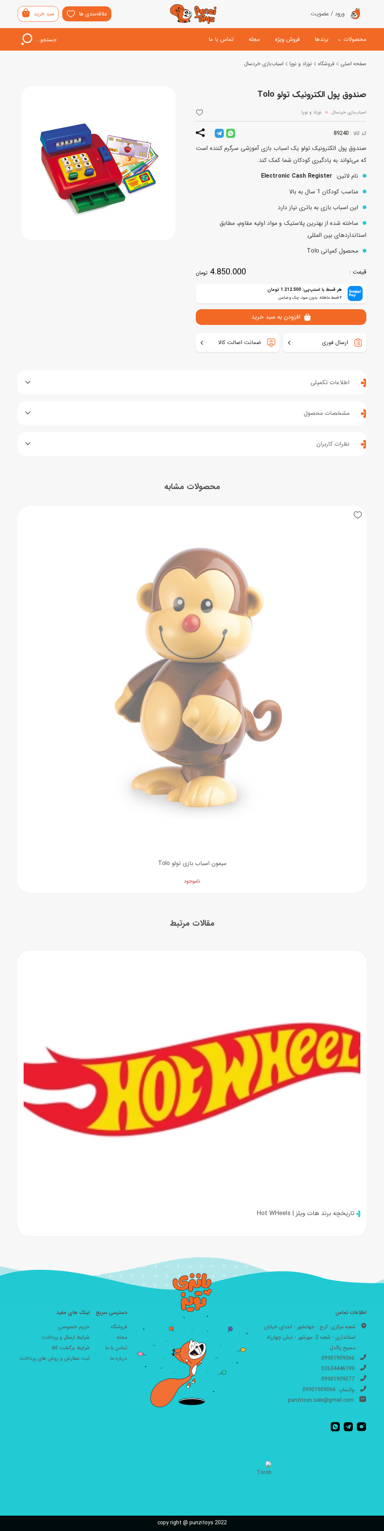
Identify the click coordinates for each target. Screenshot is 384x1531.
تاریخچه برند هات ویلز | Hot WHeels (305, 1213)
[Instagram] (361, 1426)
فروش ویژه (287, 39)
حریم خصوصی (74, 1327)
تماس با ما (221, 39)
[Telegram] (348, 1426)
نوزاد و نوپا (301, 64)
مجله (254, 39)
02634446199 (337, 1369)
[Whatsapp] (335, 1426)
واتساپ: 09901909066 (328, 1390)
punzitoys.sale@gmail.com (321, 1400)
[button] (199, 112)
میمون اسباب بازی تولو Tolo (192, 863)
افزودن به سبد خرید (275, 317)
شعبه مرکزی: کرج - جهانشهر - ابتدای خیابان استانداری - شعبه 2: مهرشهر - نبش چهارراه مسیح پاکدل (310, 1337)
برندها (321, 39)
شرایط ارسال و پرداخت (66, 1337)
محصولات (355, 39)
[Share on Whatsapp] (230, 133)
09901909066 (337, 1358)
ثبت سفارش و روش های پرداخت (55, 1358)
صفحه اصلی (353, 64)
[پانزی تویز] (193, 14)
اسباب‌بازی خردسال (264, 64)
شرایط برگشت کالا (70, 1348)
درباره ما (118, 1358)
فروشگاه (326, 64)
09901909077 (337, 1379)
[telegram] (219, 133)
